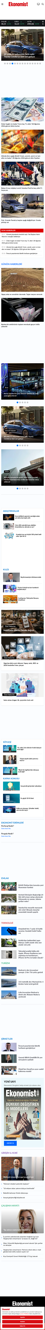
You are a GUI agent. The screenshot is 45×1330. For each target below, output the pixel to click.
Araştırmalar (11, 511)
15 (40, 63)
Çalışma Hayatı (10, 1206)
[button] (40, 44)
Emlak (5, 878)
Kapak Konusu (11, 779)
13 (35, 63)
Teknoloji (7, 923)
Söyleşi (7, 742)
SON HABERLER (8, 231)
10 (27, 63)
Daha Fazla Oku (6, 828)
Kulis (6, 570)
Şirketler (7, 1039)
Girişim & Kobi (9, 1153)
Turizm (5, 963)
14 (37, 63)
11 (30, 63)
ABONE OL (10, 1143)
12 (32, 63)
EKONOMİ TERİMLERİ (12, 823)
